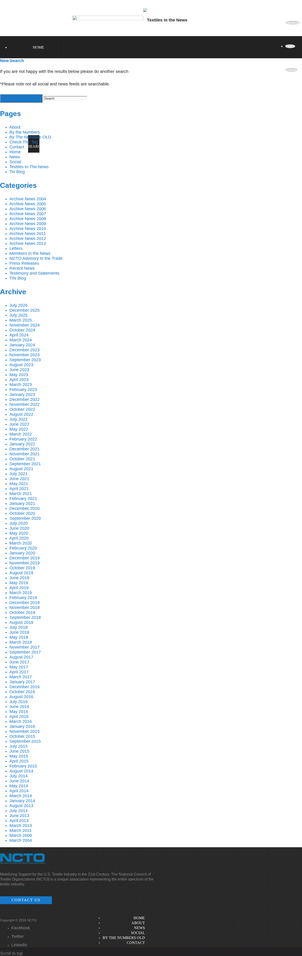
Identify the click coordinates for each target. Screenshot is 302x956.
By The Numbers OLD (30, 137)
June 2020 (19, 528)
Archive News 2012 (27, 238)
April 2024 (19, 335)
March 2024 (20, 340)
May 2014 (18, 786)
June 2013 (19, 815)
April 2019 (19, 587)
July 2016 (18, 701)
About (15, 127)
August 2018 (21, 622)
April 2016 (19, 716)
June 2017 (19, 662)
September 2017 (25, 652)
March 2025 (20, 320)
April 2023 (19, 379)
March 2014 (20, 795)
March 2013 (20, 825)
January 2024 (22, 345)
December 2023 (24, 350)
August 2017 (21, 657)
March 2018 (20, 642)
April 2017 (19, 672)
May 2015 (18, 756)
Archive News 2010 (27, 228)
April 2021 (19, 488)
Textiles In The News (29, 166)
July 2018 (18, 627)
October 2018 (22, 612)
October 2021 (22, 459)
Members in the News (29, 253)
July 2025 (18, 315)
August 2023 (21, 364)
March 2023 (20, 384)
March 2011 (20, 830)
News (14, 157)
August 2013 (21, 805)
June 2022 (19, 424)
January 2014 (22, 800)
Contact (16, 147)
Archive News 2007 (27, 213)
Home (15, 152)
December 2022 (24, 399)
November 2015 (24, 731)
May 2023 (18, 374)
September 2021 (25, 463)
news (139, 928)
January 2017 (22, 681)
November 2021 (24, 454)
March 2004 (20, 840)
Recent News (22, 268)
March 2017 (20, 677)
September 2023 (25, 359)
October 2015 (22, 736)
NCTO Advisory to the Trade (36, 258)
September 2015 (25, 741)
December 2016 (24, 686)
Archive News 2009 (27, 223)
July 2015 (18, 746)
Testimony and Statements (34, 273)
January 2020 (22, 553)
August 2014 (21, 771)
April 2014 (19, 790)
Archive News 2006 (27, 208)
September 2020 (25, 518)
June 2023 (19, 369)
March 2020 (20, 543)
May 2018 (18, 637)
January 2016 (22, 726)
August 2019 (21, 572)
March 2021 (20, 493)
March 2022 (20, 434)
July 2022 (18, 419)
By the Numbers (24, 132)
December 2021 (24, 449)
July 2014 (18, 776)
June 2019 (19, 577)
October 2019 (22, 568)
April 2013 (19, 820)
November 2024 (24, 325)
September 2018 (25, 617)
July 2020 (18, 523)
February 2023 (23, 389)
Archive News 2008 (27, 218)
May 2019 (18, 582)
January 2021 (22, 503)
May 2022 (18, 429)
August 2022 (21, 414)
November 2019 (24, 563)
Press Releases (24, 263)
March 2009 (20, 835)
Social (15, 161)
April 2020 (19, 538)
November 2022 (24, 404)
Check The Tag (23, 142)
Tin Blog (17, 171)
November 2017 (24, 647)
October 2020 (22, 513)
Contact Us (26, 900)
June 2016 (19, 706)
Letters (15, 248)
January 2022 (22, 444)
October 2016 (22, 691)
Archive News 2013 (27, 243)
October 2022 (22, 409)
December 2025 (24, 310)
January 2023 (22, 394)
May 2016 (18, 711)
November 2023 (24, 354)
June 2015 (19, 751)
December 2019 (24, 558)
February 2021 (23, 498)
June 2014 (19, 781)
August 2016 (21, 696)
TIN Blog (17, 278)
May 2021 (18, 483)
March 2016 (20, 721)
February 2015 (23, 766)
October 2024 (22, 330)
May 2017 (18, 667)
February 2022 (23, 439)
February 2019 (23, 597)
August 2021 (21, 468)
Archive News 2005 (27, 203)
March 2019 (20, 592)
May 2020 (18, 533)
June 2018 (19, 632)
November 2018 (24, 607)
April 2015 (19, 761)
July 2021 (18, 473)
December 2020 (24, 508)
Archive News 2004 (27, 199)
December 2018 (24, 602)
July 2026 (18, 305)
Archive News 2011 (27, 233)
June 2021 (19, 478)
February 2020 (23, 548)
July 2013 (18, 810)
